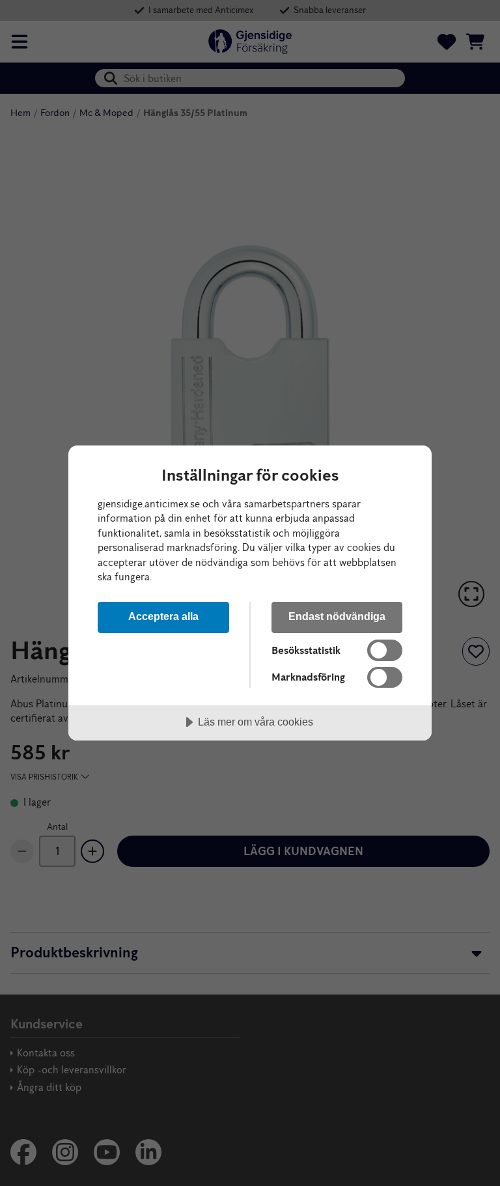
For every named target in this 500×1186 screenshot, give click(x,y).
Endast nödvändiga (336, 616)
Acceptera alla (163, 616)
